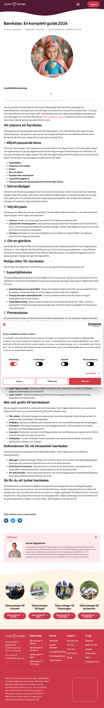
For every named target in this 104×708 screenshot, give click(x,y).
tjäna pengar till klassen (54, 116)
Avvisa (19, 381)
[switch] (39, 364)
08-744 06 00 (11, 655)
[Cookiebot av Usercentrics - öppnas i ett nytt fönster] (90, 325)
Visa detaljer (90, 373)
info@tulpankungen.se (14, 658)
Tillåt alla (85, 381)
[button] (78, 4)
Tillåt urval (52, 381)
